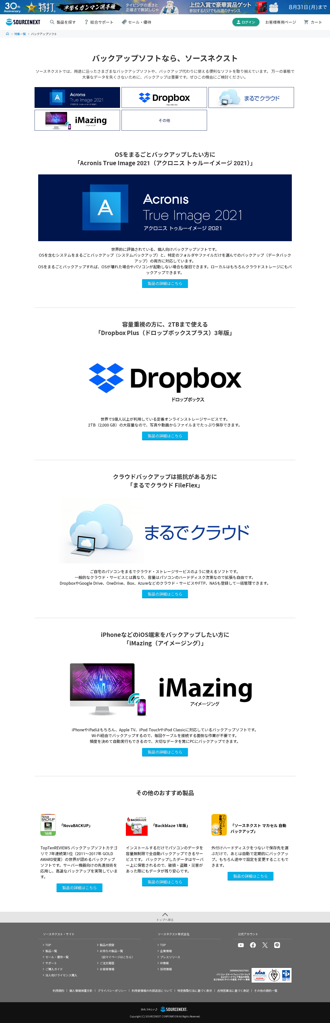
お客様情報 (107, 969)
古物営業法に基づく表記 (233, 990)
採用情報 (166, 969)
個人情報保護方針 (81, 990)
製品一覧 (51, 951)
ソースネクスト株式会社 (173, 934)
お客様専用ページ (280, 22)
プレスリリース (170, 957)
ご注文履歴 (107, 963)
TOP (7, 33)
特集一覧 (20, 34)
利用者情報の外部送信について (152, 990)
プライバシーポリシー (112, 990)
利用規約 (58, 990)
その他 (164, 120)
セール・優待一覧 (57, 957)
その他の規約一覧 (265, 990)
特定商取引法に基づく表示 (194, 990)
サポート (51, 963)
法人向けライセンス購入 (61, 975)
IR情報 (164, 963)
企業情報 (166, 951)
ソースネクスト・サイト (59, 934)
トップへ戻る (165, 920)
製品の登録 (107, 945)
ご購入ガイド (54, 969)
